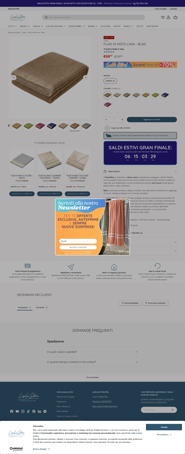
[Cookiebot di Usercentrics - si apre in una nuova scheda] (16, 449)
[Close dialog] (127, 201)
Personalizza (162, 434)
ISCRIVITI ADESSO (78, 247)
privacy (67, 253)
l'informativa (88, 251)
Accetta (164, 427)
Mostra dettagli (39, 449)
